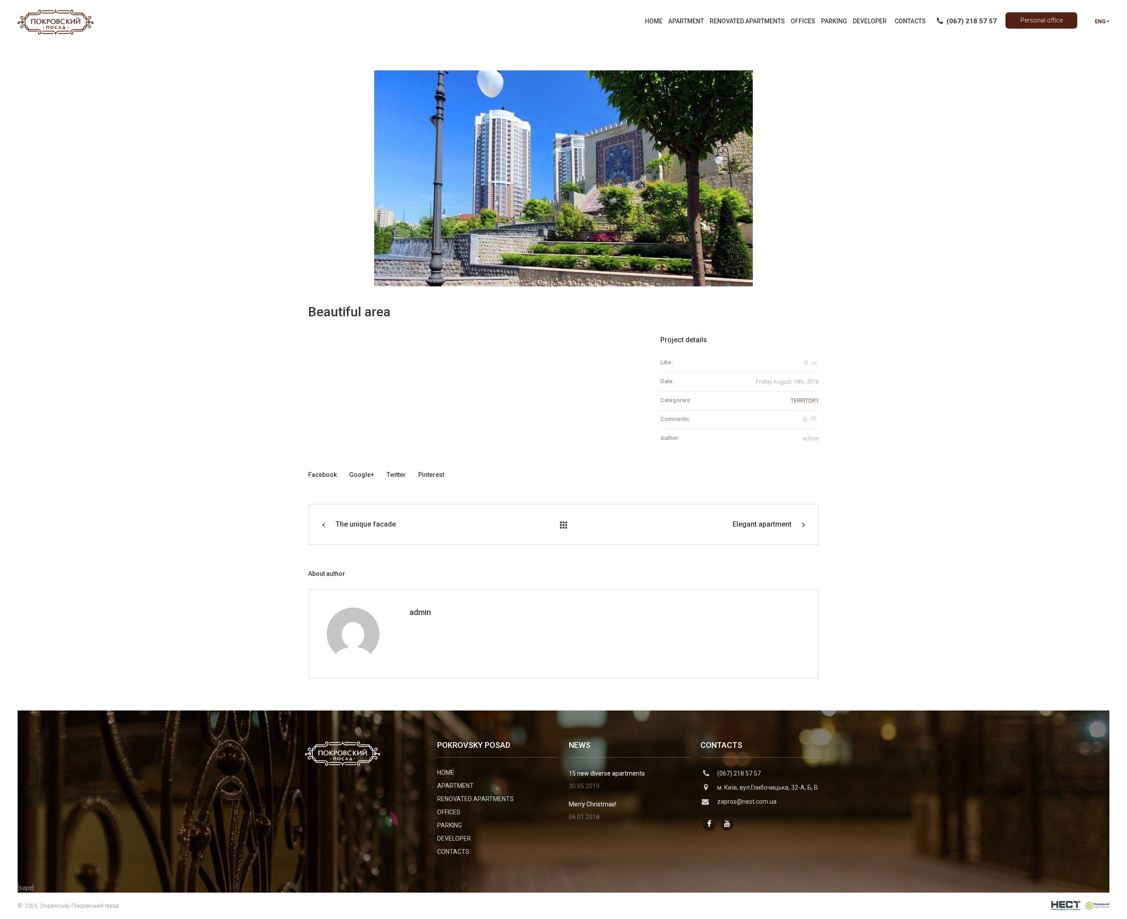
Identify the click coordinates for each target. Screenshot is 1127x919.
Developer (454, 838)
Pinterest (431, 474)
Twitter (396, 474)
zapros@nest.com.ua (747, 801)
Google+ (361, 474)
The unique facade (365, 524)
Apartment (455, 785)
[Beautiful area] (563, 178)
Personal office (1041, 20)
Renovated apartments (475, 798)
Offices (448, 812)
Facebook (322, 474)
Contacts (453, 851)
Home (445, 772)
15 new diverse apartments (607, 773)
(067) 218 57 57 (739, 773)
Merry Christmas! (592, 804)
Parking (449, 825)
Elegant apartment (762, 524)
